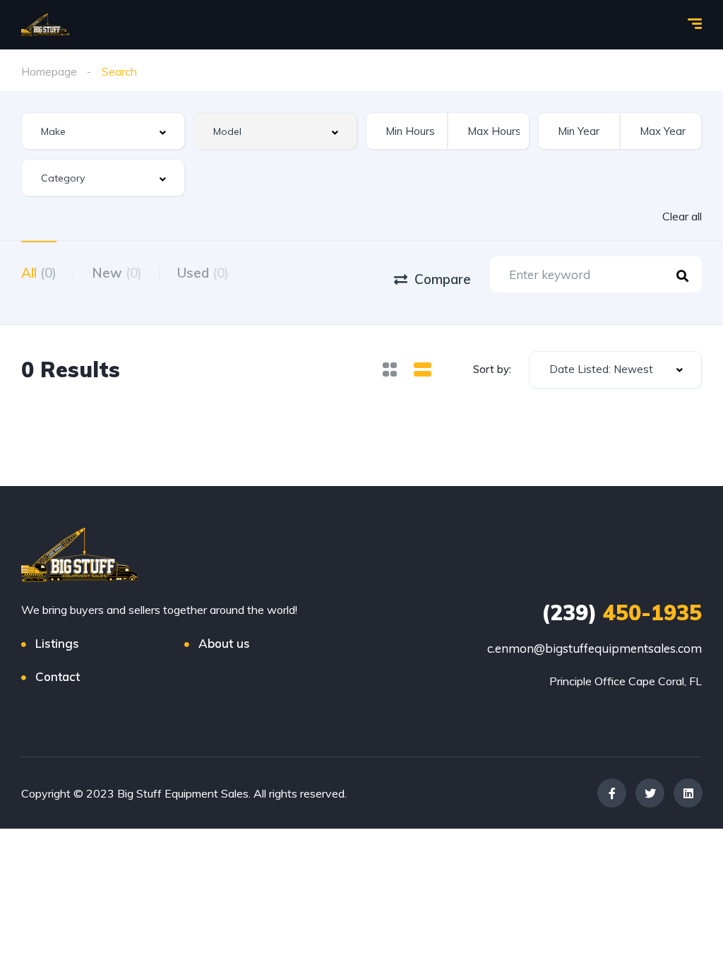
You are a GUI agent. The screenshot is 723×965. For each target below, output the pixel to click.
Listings (57, 643)
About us (224, 643)
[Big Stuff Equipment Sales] (45, 24)
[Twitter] (649, 792)
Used (203, 272)
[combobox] (103, 131)
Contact (57, 676)
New (117, 272)
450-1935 (622, 612)
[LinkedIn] (688, 792)
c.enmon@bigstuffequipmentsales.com (594, 648)
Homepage (49, 71)
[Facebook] (611, 792)
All (38, 272)
